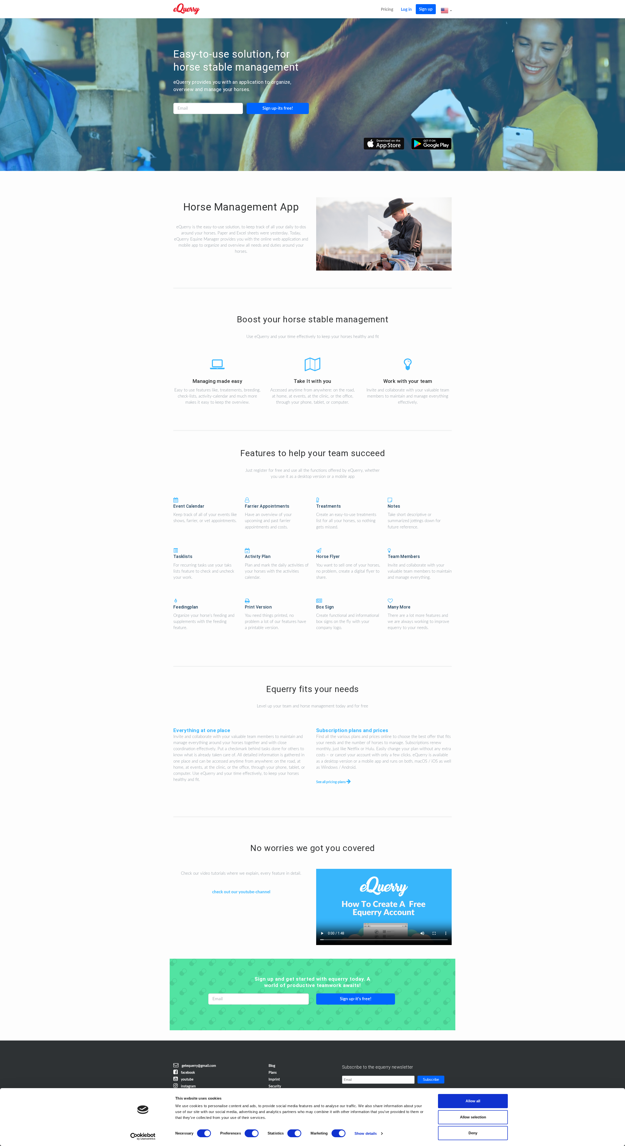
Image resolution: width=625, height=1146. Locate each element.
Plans (273, 1072)
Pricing (387, 9)
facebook (187, 1072)
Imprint (274, 1079)
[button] (446, 10)
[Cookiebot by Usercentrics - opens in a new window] (143, 1136)
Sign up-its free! (277, 108)
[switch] (252, 1133)
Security (275, 1086)
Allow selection (473, 1117)
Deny (473, 1133)
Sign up (426, 9)
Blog (272, 1066)
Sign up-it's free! (355, 999)
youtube (186, 1079)
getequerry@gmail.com (198, 1066)
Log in (406, 9)
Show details (365, 1133)
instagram (188, 1086)
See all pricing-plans (331, 782)
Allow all (473, 1101)
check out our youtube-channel (241, 892)
